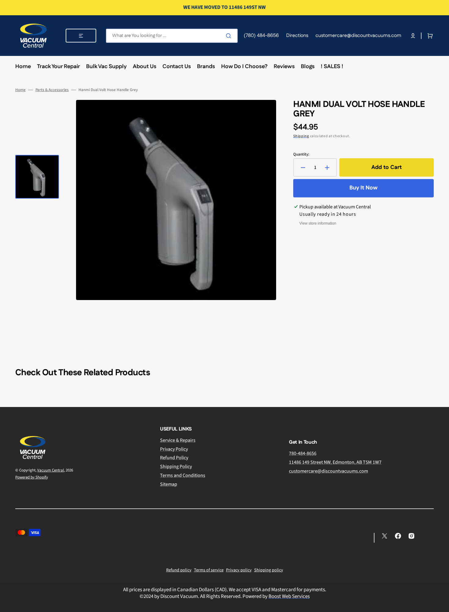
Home (20, 90)
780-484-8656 (302, 453)
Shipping (301, 136)
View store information (317, 223)
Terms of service (209, 570)
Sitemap (168, 484)
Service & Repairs (177, 440)
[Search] (230, 35)
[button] (413, 35)
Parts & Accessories (52, 90)
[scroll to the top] (441, 604)
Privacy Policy (174, 449)
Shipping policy (268, 570)
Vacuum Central (50, 470)
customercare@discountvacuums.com (328, 471)
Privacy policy (239, 570)
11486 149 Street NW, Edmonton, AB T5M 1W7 (335, 462)
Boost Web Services (289, 596)
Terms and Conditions (182, 475)
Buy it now (363, 188)
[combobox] (172, 36)
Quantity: (301, 154)
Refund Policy (174, 457)
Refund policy (179, 570)
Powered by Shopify (31, 477)
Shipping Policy (176, 466)
